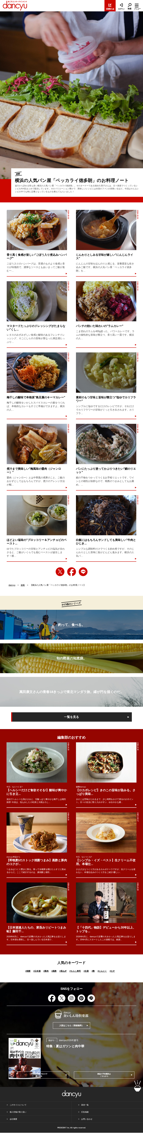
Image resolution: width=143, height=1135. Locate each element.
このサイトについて (18, 1105)
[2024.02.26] (106, 372)
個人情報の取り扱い (18, 1112)
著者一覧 (85, 1105)
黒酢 (54, 971)
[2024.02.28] (106, 301)
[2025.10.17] (106, 832)
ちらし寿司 (75, 971)
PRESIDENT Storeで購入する (39, 1075)
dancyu (12, 585)
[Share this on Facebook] (71, 571)
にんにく (102, 971)
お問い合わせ (86, 1119)
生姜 (86, 971)
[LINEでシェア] (83, 571)
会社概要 (13, 1119)
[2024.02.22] (106, 515)
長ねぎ (63, 971)
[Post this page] (60, 571)
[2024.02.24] (106, 444)
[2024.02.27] (37, 372)
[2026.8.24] (106, 762)
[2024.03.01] (106, 230)
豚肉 (46, 971)
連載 (23, 585)
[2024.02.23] (37, 515)
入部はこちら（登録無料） (71, 1025)
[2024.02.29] (37, 301)
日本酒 (37, 971)
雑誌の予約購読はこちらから (104, 1075)
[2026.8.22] (106, 902)
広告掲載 (85, 1112)
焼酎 (28, 971)
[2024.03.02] (37, 230)
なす (112, 971)
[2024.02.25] (37, 444)
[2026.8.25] (37, 762)
